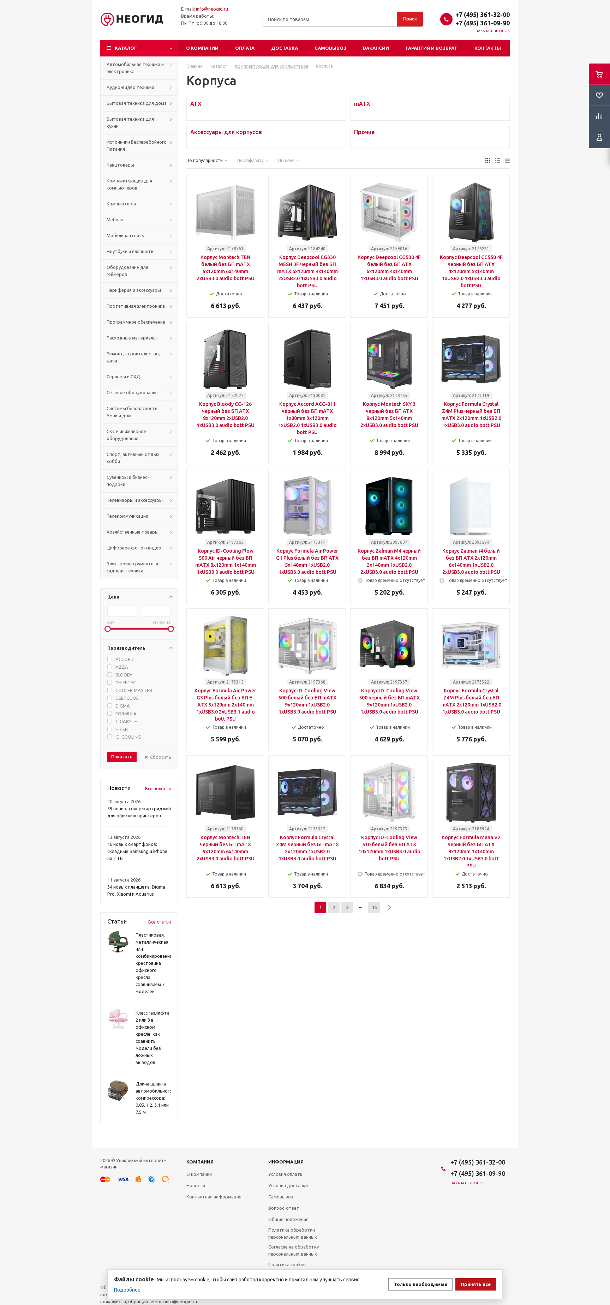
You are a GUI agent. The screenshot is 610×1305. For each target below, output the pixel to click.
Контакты (487, 48)
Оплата (245, 48)
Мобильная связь (125, 235)
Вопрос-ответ (283, 1207)
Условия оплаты (286, 1174)
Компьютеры (121, 203)
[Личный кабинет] (599, 137)
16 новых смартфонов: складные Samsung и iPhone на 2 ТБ (137, 851)
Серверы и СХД (123, 376)
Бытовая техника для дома (137, 103)
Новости (195, 1185)
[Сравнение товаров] (599, 116)
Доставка (284, 48)
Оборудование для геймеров (127, 271)
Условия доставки (288, 1185)
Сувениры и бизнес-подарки (128, 481)
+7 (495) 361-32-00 (482, 14)
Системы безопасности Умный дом (132, 412)
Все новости (158, 788)
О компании (202, 48)
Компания (200, 1161)
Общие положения (288, 1219)
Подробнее (127, 1290)
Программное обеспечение (136, 321)
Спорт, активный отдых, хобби (134, 458)
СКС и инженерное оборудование (126, 435)
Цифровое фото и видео (134, 547)
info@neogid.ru (212, 8)
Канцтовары (120, 164)
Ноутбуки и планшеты (131, 251)
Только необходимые (420, 1284)
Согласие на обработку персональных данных (293, 1250)
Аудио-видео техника (130, 87)
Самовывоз (330, 48)
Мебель (115, 219)
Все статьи (159, 922)
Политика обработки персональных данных (292, 1233)
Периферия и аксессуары (134, 290)
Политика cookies (287, 1264)
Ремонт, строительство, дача (133, 357)
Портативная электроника (136, 305)
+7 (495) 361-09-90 (482, 22)
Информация (286, 1161)
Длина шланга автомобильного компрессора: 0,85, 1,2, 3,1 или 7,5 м (154, 1097)
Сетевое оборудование (132, 392)
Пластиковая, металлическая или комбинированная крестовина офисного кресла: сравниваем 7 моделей (155, 963)
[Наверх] (601, 1145)
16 (374, 907)
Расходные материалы (132, 337)
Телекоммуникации (127, 515)
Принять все (476, 1284)
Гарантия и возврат (431, 48)
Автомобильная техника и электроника (135, 68)
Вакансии (376, 48)
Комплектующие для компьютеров (129, 184)
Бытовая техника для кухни (130, 122)
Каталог (126, 48)
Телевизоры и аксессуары (135, 500)
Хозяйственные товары (133, 531)
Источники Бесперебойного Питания (137, 145)
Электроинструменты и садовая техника (132, 567)
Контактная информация (213, 1196)
